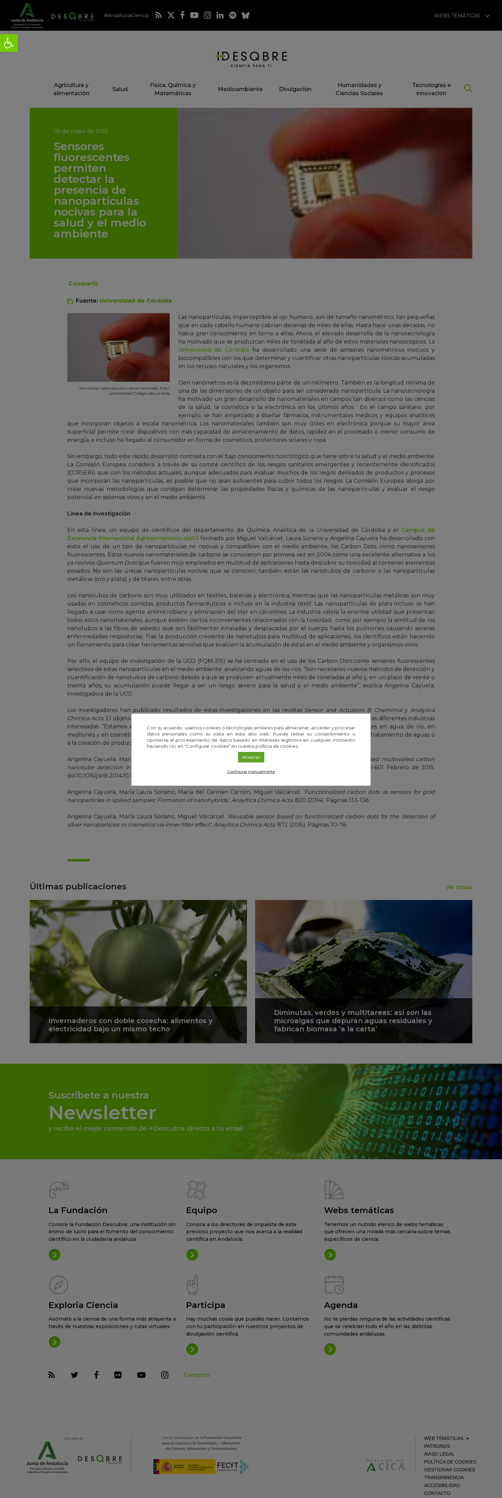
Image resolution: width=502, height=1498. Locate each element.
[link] (9, 43)
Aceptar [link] (251, 757)
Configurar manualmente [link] (251, 771)
